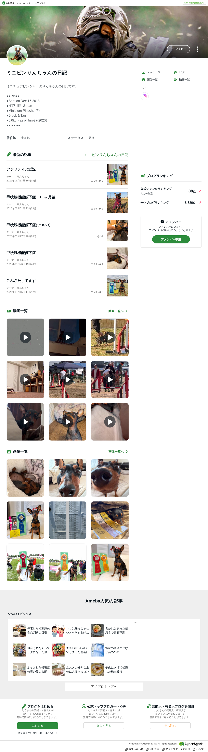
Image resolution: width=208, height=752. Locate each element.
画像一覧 (152, 79)
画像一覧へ (116, 451)
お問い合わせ (136, 749)
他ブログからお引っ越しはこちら (36, 732)
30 (95, 180)
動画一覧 (184, 79)
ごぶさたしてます (21, 281)
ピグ (181, 72)
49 (95, 292)
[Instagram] (145, 96)
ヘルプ (200, 749)
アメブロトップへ (104, 686)
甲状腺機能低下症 (21, 253)
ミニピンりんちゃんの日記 (106, 155)
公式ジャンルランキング (156, 188)
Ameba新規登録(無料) (194, 2)
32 (101, 236)
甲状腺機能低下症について (28, 225)
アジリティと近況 (21, 169)
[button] (178, 49)
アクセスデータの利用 (178, 749)
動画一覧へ (116, 311)
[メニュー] (197, 49)
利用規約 (154, 749)
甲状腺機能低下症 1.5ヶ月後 (30, 197)
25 (95, 264)
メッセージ (153, 72)
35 (95, 208)
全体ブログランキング (155, 202)
